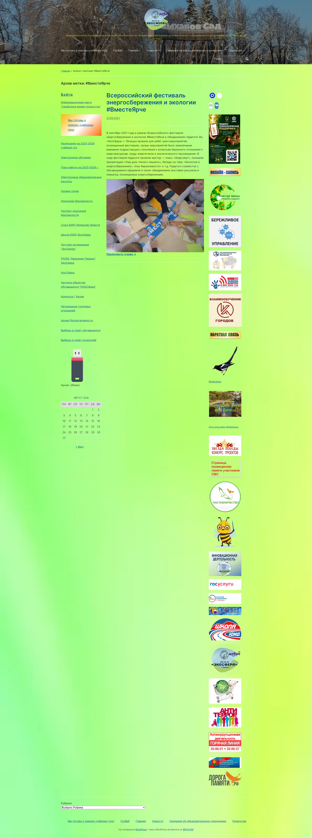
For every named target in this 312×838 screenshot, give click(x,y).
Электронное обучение (76, 157)
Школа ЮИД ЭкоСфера (76, 234)
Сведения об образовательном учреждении (194, 50)
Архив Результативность (77, 320)
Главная (133, 50)
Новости (152, 50)
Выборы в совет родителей (78, 340)
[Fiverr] (219, 95)
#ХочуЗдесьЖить (217, 427)
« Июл (80, 446)
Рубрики (66, 803)
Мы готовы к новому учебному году (84, 50)
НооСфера (67, 272)
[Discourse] (212, 95)
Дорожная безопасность (77, 201)
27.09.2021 (113, 118)
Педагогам (235, 50)
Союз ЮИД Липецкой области (80, 225)
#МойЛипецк (232, 427)
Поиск (247, 59)
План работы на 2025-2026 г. (79, 167)
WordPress (141, 829)
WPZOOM (188, 829)
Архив (80, 296)
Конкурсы (67, 296)
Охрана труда (70, 191)
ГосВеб (117, 50)
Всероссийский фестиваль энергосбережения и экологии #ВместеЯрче (151, 102)
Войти (67, 94)
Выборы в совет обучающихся (80, 330)
